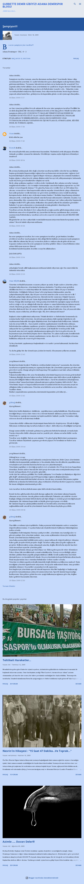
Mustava (26, 58)
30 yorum (14, 684)
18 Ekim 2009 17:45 (17, 141)
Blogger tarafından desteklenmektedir (43, 878)
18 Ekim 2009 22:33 (17, 274)
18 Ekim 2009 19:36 (17, 226)
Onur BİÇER (14, 281)
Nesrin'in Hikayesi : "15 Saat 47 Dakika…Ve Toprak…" (37, 751)
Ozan (11, 133)
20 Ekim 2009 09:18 (17, 510)
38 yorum (14, 865)
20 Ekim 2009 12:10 (17, 580)
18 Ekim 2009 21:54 (17, 257)
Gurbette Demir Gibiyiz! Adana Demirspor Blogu (33, 5)
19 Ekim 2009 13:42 (17, 396)
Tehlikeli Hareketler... (17, 660)
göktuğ (12, 402)
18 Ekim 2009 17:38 (17, 127)
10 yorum (14, 774)
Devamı (78, 684)
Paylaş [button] (76, 58)
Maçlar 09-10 (16, 58)
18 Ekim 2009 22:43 (17, 354)
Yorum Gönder (9, 586)
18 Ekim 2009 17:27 (16, 98)
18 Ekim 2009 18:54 (17, 160)
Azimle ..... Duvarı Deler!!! (19, 841)
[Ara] (75, 4)
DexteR (12, 148)
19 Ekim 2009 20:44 (17, 447)
